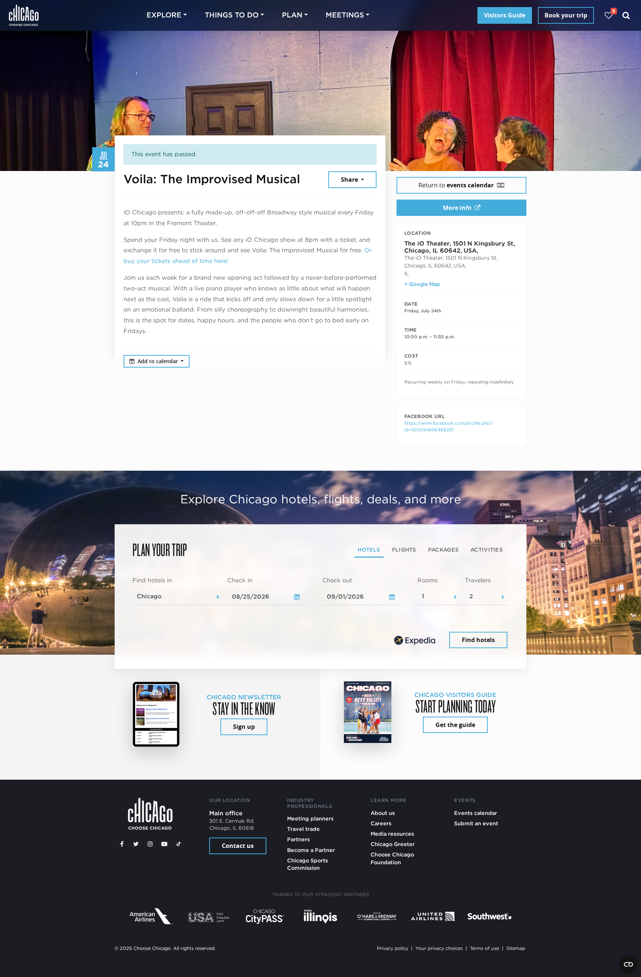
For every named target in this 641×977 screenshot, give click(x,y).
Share (350, 179)
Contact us (238, 846)
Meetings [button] (345, 15)
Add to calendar (159, 361)
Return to (456, 185)
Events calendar (475, 813)
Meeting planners (310, 818)
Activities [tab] (486, 549)
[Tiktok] (179, 843)
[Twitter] (136, 843)
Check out (337, 580)
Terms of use (484, 948)
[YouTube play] (164, 843)
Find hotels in (152, 580)
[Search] (626, 15)
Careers (381, 823)
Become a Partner (311, 850)
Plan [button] (292, 15)
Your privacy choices (439, 948)
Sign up (244, 727)
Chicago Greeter (393, 844)
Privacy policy (392, 948)
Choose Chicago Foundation (392, 858)
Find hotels (478, 640)
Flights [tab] (404, 549)
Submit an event (476, 823)
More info (457, 208)
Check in (240, 580)
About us (383, 813)
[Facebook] (122, 843)
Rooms (427, 580)
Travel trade (303, 829)
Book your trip (566, 15)
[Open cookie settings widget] (628, 964)
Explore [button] (164, 15)
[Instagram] (150, 843)
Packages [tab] (443, 549)
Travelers (478, 580)
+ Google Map (422, 284)
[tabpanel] (320, 613)
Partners (298, 839)
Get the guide (455, 725)
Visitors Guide (504, 15)
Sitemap (515, 948)
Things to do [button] (232, 15)
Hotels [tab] (369, 549)
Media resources (392, 833)
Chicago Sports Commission (307, 864)
